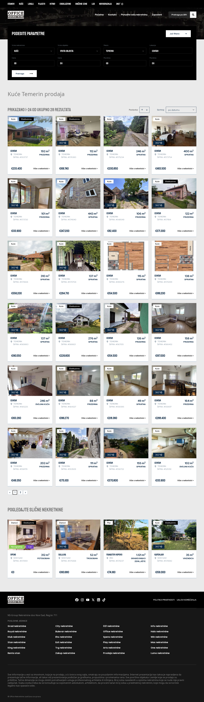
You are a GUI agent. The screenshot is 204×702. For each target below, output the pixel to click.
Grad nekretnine (17, 626)
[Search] (193, 15)
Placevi (41, 3)
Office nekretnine (113, 631)
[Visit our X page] (93, 599)
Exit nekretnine (63, 642)
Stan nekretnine (17, 642)
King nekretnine (16, 647)
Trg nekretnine (63, 647)
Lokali (31, 3)
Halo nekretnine (159, 631)
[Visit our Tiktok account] (104, 599)
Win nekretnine (159, 637)
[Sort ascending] (142, 109)
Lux (93, 3)
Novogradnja (105, 3)
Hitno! (52, 3)
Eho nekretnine (63, 637)
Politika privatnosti (164, 600)
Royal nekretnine (17, 631)
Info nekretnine (159, 626)
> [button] (25, 492)
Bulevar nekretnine (66, 631)
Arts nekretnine (111, 647)
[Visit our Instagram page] (82, 599)
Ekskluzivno (65, 3)
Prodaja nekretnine (114, 653)
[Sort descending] (147, 109)
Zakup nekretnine (65, 653)
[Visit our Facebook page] (77, 599)
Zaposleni (157, 14)
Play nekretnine (112, 642)
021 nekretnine (111, 626)
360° (118, 3)
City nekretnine (64, 626)
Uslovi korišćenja (186, 600)
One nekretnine (159, 647)
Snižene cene (81, 3)
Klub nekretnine (16, 637)
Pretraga (20, 73)
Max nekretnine (159, 642)
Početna (99, 14)
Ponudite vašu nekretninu (134, 14)
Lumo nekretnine (160, 653)
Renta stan (14, 653)
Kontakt (112, 14)
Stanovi (11, 3)
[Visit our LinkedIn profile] (98, 599)
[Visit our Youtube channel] (87, 599)
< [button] (10, 492)
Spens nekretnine (113, 637)
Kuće (21, 3)
